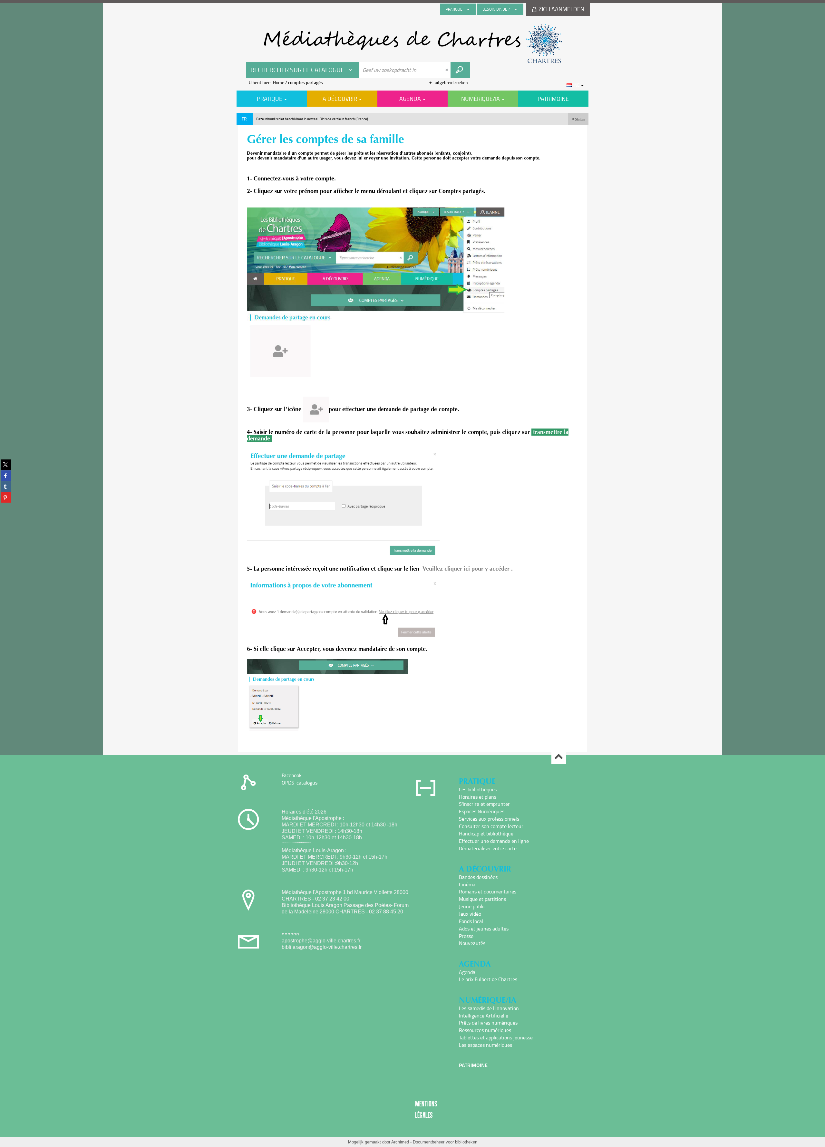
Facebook (292, 775)
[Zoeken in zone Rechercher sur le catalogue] (460, 70)
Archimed (400, 1142)
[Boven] (558, 757)
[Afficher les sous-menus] (468, 9)
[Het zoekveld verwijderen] (447, 70)
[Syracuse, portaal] (412, 44)
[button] (578, 119)
